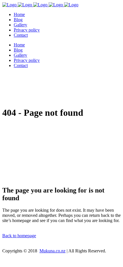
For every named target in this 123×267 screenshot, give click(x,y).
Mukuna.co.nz (52, 250)
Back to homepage (19, 235)
